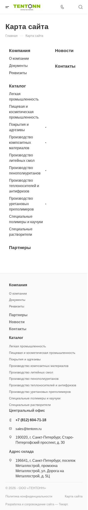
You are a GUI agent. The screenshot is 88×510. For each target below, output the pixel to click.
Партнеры (20, 247)
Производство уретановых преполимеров (21, 204)
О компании (19, 58)
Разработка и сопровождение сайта (29, 504)
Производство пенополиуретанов (25, 170)
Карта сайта (74, 496)
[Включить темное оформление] (71, 7)
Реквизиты (18, 73)
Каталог (17, 86)
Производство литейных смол (22, 157)
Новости (64, 50)
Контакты (65, 66)
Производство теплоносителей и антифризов (24, 185)
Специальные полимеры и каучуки (26, 219)
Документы (18, 66)
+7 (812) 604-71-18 (31, 420)
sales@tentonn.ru (29, 429)
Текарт (63, 504)
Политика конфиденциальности (28, 496)
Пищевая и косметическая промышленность (24, 112)
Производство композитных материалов (21, 142)
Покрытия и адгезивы (19, 127)
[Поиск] (80, 7)
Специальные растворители (20, 231)
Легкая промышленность (24, 96)
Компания (19, 50)
